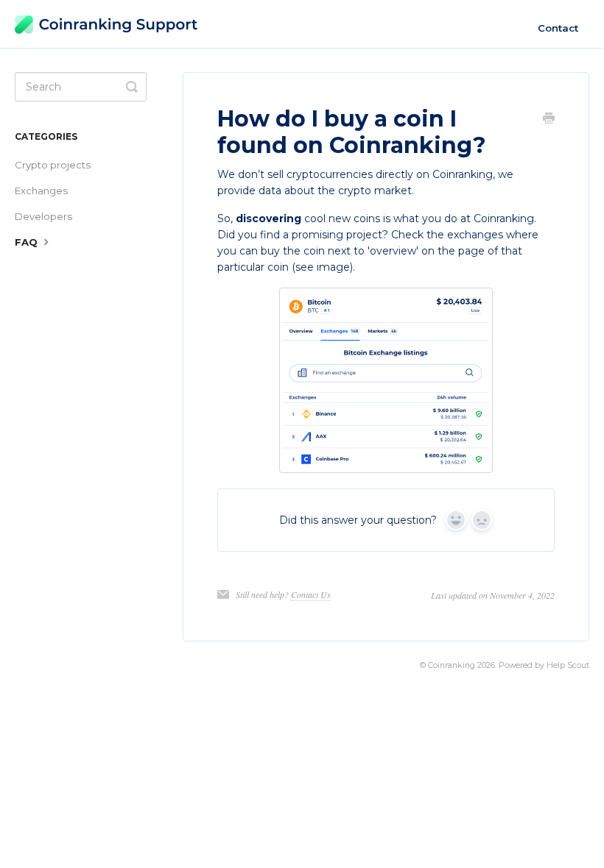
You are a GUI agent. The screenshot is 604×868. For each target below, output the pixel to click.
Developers (43, 216)
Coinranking (451, 665)
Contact (558, 28)
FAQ (28, 242)
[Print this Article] (549, 120)
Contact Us (311, 594)
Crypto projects (53, 165)
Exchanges (41, 190)
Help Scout (568, 665)
